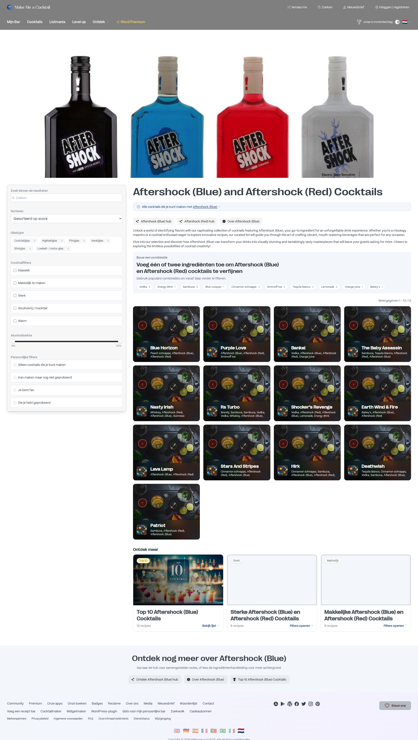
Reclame (114, 703)
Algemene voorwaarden (68, 718)
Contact (208, 703)
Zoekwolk (177, 711)
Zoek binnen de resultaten (29, 191)
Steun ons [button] (398, 706)
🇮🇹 (232, 730)
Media (148, 703)
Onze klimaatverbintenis (113, 718)
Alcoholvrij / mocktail (32, 308)
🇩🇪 (186, 730)
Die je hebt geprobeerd (34, 403)
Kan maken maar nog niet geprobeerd (45, 377)
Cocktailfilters (21, 263)
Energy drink (166, 287)
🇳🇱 (241, 730)
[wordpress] (289, 703)
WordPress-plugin (104, 711)
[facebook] (296, 703)
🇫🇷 (204, 730)
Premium (35, 703)
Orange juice (354, 287)
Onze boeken (77, 703)
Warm (22, 321)
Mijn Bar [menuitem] (13, 22)
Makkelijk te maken (31, 283)
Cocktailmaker (50, 711)
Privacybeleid (40, 718)
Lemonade (329, 287)
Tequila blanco (303, 287)
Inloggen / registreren (394, 7)
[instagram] (310, 703)
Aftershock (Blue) (205, 207)
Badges (97, 703)
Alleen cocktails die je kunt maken (42, 365)
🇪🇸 (195, 730)
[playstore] (282, 703)
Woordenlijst (188, 703)
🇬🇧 (177, 730)
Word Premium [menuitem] (133, 22)
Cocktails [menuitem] (34, 22)
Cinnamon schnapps (245, 287)
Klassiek (24, 270)
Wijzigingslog (163, 718)
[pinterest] (317, 703)
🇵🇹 (213, 730)
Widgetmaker (76, 711)
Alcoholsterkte (21, 335)
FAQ (90, 718)
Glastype (17, 233)
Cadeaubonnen (201, 711)
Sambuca (190, 287)
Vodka (144, 287)
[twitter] (303, 703)
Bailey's (376, 287)
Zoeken (327, 7)
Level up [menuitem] (79, 22)
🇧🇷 (222, 730)
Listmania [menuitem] (57, 22)
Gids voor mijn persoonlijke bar (143, 711)
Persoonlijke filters (24, 357)
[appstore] (275, 703)
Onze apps (54, 703)
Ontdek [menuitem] (99, 22)
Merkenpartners (16, 718)
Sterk (22, 296)
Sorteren (17, 211)
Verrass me (299, 7)
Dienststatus (142, 718)
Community (15, 703)
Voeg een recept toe (21, 711)
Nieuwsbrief (355, 7)
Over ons (132, 703)
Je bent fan (26, 390)
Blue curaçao (214, 287)
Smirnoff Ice (276, 287)
